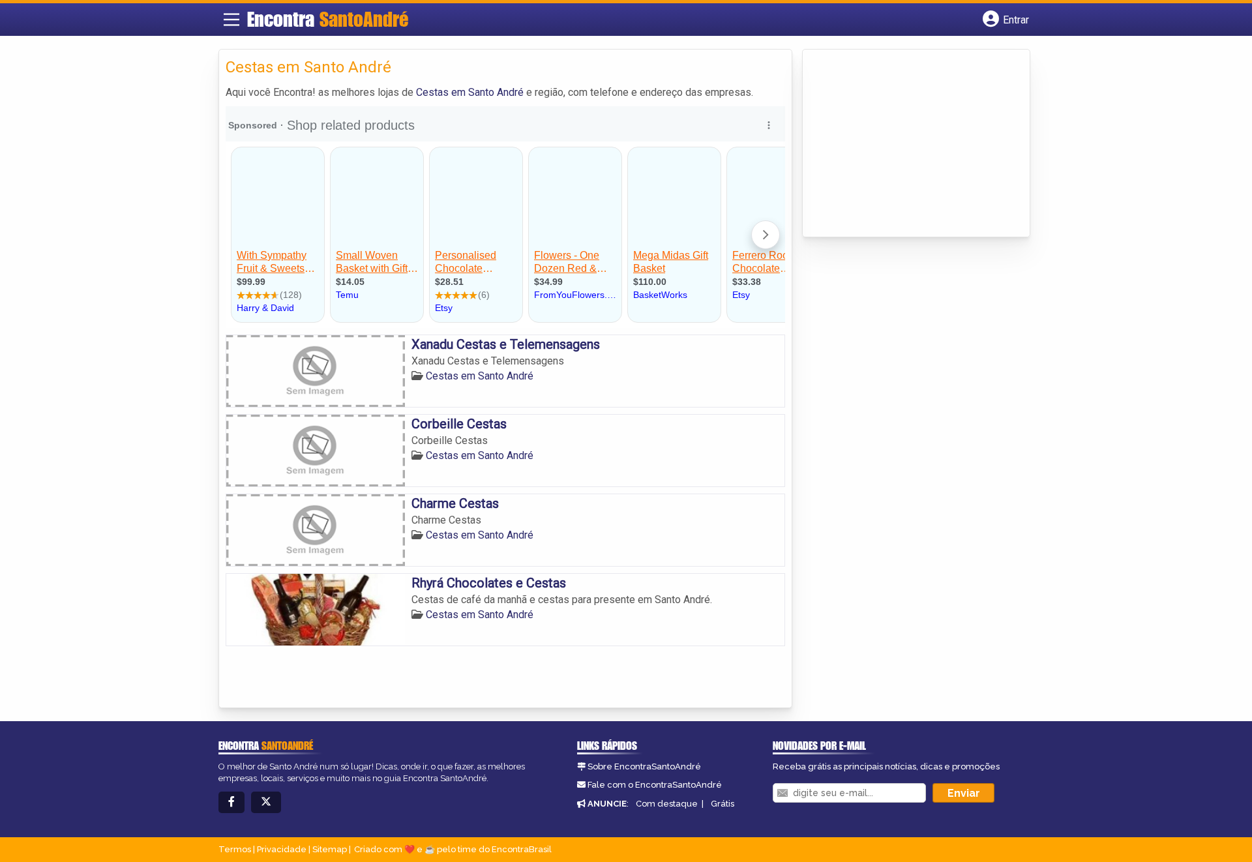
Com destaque (667, 804)
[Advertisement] (907, 144)
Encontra (327, 19)
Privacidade (281, 849)
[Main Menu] (231, 20)
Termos (234, 849)
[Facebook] (231, 802)
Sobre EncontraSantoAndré (644, 766)
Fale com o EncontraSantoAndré (655, 785)
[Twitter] (266, 802)
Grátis (722, 804)
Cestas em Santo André (470, 92)
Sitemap (329, 849)
